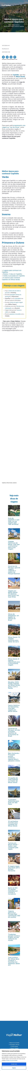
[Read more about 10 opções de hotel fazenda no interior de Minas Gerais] (14, 770)
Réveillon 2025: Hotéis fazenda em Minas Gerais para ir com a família (14, 685)
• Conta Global (14, 1046)
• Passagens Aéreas (14, 1044)
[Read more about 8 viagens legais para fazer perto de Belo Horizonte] (14, 858)
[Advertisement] (14, 155)
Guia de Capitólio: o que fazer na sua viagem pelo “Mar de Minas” (13, 521)
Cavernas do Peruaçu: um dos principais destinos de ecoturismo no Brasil (14, 732)
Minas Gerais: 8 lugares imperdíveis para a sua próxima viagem (14, 662)
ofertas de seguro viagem (16, 302)
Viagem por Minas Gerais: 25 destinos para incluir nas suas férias (13, 594)
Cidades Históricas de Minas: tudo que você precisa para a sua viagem (14, 545)
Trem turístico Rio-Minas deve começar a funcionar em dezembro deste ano (14, 961)
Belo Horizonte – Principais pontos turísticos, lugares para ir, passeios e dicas (14, 757)
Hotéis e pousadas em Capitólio (14, 276)
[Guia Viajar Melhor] (6, 5)
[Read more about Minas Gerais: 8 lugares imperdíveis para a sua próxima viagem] (14, 651)
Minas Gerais (9, 482)
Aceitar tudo (14, 1064)
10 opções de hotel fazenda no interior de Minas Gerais (13, 780)
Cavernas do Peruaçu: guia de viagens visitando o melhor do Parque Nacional (14, 570)
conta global (17, 298)
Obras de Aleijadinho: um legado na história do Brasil (13, 617)
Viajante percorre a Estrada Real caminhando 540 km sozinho (14, 914)
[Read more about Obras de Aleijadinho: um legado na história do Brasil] (14, 606)
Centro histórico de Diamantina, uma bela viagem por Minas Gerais (14, 708)
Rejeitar (14, 1068)
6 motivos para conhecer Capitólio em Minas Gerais (11, 278)
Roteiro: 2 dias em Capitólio (12, 274)
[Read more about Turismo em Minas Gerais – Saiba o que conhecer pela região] (14, 835)
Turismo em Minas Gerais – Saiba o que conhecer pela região (13, 846)
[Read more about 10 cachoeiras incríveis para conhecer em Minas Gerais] (14, 813)
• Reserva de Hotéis (14, 1042)
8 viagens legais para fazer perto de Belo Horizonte (14, 868)
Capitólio (4, 482)
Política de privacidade (12, 1060)
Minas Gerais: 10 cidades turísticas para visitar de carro (14, 639)
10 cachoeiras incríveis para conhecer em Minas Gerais (13, 823)
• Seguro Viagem (14, 1048)
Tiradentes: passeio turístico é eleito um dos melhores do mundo (14, 937)
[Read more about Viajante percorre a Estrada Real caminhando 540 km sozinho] (14, 903)
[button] (3, 57)
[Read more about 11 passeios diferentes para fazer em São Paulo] (14, 792)
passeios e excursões (15, 314)
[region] (14, 1060)
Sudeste (15, 482)
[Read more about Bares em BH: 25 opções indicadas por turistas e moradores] (14, 880)
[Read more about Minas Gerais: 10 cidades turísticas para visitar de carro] (14, 629)
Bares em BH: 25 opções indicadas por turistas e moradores (13, 891)
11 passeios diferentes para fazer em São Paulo (13, 802)
